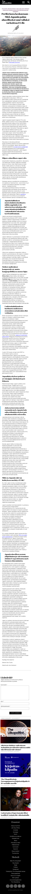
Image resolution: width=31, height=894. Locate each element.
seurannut (23, 194)
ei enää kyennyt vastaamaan (21, 146)
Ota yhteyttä (15, 863)
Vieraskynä (12, 33)
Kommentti (4, 684)
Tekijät (15, 865)
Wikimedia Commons (14, 62)
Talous (15, 840)
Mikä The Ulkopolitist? (15, 860)
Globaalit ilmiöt (15, 838)
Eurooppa (15, 832)
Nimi (2, 701)
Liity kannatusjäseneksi (15, 879)
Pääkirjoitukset (15, 844)
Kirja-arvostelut (15, 851)
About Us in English (15, 875)
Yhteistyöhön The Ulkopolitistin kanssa (15, 871)
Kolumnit (15, 849)
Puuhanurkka (15, 853)
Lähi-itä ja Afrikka (15, 827)
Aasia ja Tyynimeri (15, 825)
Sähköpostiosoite (5, 706)
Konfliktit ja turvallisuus (15, 836)
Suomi (15, 834)
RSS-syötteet (15, 877)
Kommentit (15, 847)
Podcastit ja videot (15, 842)
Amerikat (15, 830)
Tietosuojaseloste (15, 873)
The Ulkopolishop (15, 882)
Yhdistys (15, 867)
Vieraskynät (15, 869)
